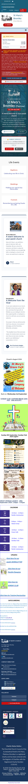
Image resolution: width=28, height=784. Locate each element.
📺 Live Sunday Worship (14, 703)
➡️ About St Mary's (8, 131)
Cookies (16, 773)
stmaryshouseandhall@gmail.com (9, 674)
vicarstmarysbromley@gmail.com (9, 668)
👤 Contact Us (3, 10)
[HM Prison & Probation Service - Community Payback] (19, 716)
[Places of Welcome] (11, 716)
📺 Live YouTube (22, 10)
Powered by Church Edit (14, 782)
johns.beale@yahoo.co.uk (16, 72)
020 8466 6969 (7, 1)
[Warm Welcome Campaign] (5, 716)
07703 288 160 (9, 617)
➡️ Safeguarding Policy (9, 683)
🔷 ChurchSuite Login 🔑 (8, 688)
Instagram (16, 10)
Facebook (11, 10)
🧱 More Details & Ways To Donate (14, 81)
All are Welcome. (17, 21)
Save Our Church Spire (9, 39)
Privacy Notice (7, 773)
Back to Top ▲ (20, 775)
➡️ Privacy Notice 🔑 (9, 685)
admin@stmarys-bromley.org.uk (8, 4)
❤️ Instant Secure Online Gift (14, 78)
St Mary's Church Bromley (20, 61)
